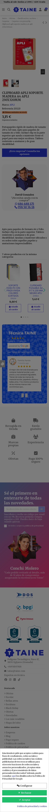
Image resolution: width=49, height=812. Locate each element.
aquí (14, 776)
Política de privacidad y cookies (32, 806)
